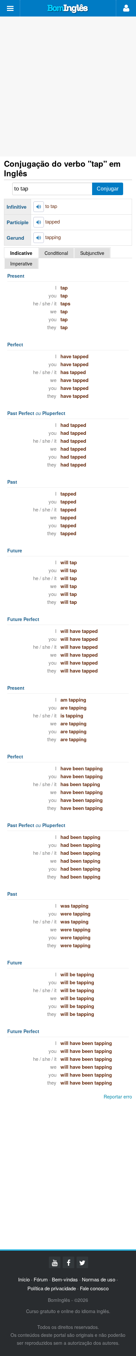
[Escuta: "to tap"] (38, 206)
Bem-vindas (65, 1279)
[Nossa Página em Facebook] (68, 1262)
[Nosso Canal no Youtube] (54, 1262)
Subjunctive (92, 253)
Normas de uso (98, 1279)
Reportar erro (118, 1096)
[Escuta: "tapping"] (38, 237)
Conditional (56, 253)
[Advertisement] (68, 86)
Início (24, 1279)
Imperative (21, 263)
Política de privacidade (51, 1288)
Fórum (41, 1279)
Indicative (21, 253)
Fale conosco (94, 1288)
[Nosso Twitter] (82, 1262)
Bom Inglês (68, 9)
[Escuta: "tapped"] (38, 222)
